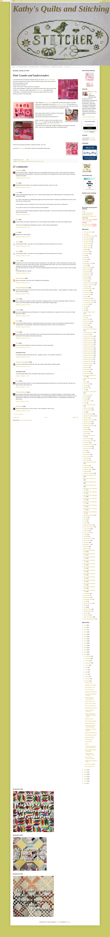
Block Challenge (88, 267)
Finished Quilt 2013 (88, 338)
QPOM (85, 452)
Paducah (86, 433)
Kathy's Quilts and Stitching (61, 8)
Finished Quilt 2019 (88, 352)
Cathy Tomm (19, 406)
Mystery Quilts (87, 423)
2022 (85, 634)
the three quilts (40, 90)
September (88, 663)
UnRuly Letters (87, 609)
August (87, 665)
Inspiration (86, 387)
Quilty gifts (86, 471)
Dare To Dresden (89, 689)
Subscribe (89, 128)
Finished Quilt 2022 (88, 357)
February (87, 678)
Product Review (88, 446)
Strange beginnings (90, 723)
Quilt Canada (87, 456)
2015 (85, 649)
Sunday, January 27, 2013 (22, 376)
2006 (85, 783)
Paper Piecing (87, 438)
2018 (85, 643)
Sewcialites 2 (87, 544)
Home (13, 66)
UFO (85, 607)
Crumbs (19, 161)
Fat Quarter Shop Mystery (90, 329)
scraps (41, 161)
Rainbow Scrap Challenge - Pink (89, 754)
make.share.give (20, 278)
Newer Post (16, 417)
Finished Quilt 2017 (88, 348)
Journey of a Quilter (87, 221)
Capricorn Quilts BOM (89, 282)
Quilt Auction (87, 454)
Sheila (17, 298)
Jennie (17, 241)
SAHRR (86, 523)
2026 (85, 625)
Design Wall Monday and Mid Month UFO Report (90, 715)
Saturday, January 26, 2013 (23, 178)
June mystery (87, 395)
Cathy (17, 192)
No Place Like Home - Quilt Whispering (90, 726)
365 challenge (87, 239)
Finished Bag (87, 334)
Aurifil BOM (86, 251)
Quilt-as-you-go (87, 467)
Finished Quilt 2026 (88, 363)
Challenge (86, 286)
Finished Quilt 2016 (88, 346)
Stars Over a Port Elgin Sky (89, 216)
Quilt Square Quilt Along (90, 462)
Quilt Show (86, 460)
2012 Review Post (89, 766)
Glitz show (86, 367)
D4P (85, 308)
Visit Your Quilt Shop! (90, 705)
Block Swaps (87, 269)
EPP (85, 317)
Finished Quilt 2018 (88, 350)
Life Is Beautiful (87, 410)
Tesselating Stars (88, 599)
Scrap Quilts (87, 528)
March (87, 676)
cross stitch (86, 304)
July (86, 667)
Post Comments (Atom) (26, 420)
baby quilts (86, 253)
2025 (85, 627)
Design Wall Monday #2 (91, 732)
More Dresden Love (90, 687)
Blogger (68, 922)
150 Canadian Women (89, 236)
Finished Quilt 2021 (88, 355)
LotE (85, 412)
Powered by (87, 131)
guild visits (86, 371)
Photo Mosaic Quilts (89, 440)
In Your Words (88, 741)
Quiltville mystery (88, 469)
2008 (85, 778)
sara (17, 232)
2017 (85, 645)
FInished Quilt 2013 (88, 340)
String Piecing (87, 597)
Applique (86, 249)
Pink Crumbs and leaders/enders (89, 698)
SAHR (85, 521)
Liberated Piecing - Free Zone (89, 711)
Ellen (17, 219)
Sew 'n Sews (87, 540)
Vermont (86, 613)
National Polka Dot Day (91, 708)
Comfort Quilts (87, 298)
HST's (85, 382)
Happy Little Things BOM (90, 378)
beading (86, 259)
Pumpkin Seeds (88, 448)
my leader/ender (48, 102)
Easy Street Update (90, 764)
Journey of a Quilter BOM (90, 391)
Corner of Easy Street (90, 703)
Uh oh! (86, 744)
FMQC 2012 (87, 365)
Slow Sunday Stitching (22, 66)
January (87, 681)
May (86, 672)
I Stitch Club (87, 384)
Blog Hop (86, 277)
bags (85, 255)
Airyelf (58, 922)
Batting (85, 257)
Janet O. (18, 260)
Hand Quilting (87, 373)
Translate (93, 139)
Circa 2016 (86, 290)
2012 (85, 770)
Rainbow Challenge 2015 (90, 482)
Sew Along (86, 542)
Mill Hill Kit (86, 418)
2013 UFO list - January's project (89, 757)
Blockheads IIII (87, 275)
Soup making (87, 593)
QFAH (85, 450)
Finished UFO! (88, 683)
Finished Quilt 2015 (88, 344)
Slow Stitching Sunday (90, 735)
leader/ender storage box (52, 123)
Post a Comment (19, 414)
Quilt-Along (86, 465)
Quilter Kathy (93, 91)
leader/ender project (61, 104)
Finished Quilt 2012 (88, 336)
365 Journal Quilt (86, 224)
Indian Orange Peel (87, 214)
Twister (85, 605)
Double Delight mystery (89, 312)
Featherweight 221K (89, 332)
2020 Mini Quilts (88, 238)
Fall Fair (86, 325)
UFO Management (45, 66)
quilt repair (86, 458)
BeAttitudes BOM (88, 263)
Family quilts (87, 327)
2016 (85, 647)
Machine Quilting (88, 414)
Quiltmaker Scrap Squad (56, 66)
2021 (85, 636)
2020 (85, 638)
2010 (85, 774)
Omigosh (86, 429)
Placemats (86, 442)
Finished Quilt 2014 (88, 342)
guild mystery (87, 369)
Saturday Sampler (88, 525)
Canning (86, 280)
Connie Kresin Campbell (22, 362)
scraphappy (19, 170)
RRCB (85, 519)
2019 (85, 641)
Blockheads (86, 271)
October (87, 660)
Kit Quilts (86, 397)
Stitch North (87, 595)
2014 (85, 652)
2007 (85, 781)
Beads (85, 261)
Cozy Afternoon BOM (89, 302)
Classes (86, 296)
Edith (17, 343)
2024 (85, 629)
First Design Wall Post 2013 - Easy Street (90, 747)
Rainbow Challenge (49, 79)
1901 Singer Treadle (34, 66)
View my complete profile (88, 117)
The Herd (66, 66)
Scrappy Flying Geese (87, 213)
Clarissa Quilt (87, 294)
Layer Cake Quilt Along (89, 404)
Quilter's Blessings (86, 219)
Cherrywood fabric (88, 288)
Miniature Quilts (87, 421)
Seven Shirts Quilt (88, 538)
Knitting (85, 399)
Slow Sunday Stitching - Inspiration (91, 750)
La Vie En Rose (87, 400)
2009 (85, 776)
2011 (85, 772)
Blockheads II (87, 273)
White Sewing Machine (89, 619)
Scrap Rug (86, 530)
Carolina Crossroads (89, 284)
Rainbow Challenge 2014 (90, 478)
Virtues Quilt (87, 615)
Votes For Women (88, 617)
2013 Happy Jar (89, 739)
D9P (85, 310)
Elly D (17, 381)
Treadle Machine (88, 603)
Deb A (17, 321)
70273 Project (87, 243)
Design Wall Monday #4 (91, 691)
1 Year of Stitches (88, 232)
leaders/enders (24, 161)
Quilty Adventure (89, 718)
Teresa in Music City (21, 392)
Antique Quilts (87, 247)
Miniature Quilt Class (89, 419)
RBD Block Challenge (89, 515)
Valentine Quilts (87, 611)
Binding (85, 265)
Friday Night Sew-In (90, 701)
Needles (86, 427)
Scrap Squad (87, 532)
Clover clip (40, 122)
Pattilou (18, 310)
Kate (17, 183)
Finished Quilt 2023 (88, 359)
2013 (85, 654)
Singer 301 (86, 548)
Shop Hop (86, 546)
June (86, 669)
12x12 (85, 234)
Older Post (75, 417)
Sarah (17, 332)
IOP (84, 389)
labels (85, 402)
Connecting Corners (89, 300)
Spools (84, 211)
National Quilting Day (89, 425)
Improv (85, 385)
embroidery (86, 315)
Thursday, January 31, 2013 (23, 410)
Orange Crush (87, 431)
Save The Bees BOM (89, 526)
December (88, 656)
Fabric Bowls (87, 319)
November (88, 658)
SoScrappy (22, 148)
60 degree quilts (88, 241)
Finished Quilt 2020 (88, 353)
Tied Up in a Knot (86, 226)
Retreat (85, 517)
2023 (85, 632)
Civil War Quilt (87, 292)
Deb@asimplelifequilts (22, 287)
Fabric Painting (87, 321)
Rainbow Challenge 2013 (34, 161)
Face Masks (87, 323)
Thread (85, 601)
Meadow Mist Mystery (89, 416)
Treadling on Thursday (90, 685)
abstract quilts (87, 245)
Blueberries (86, 278)
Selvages (86, 536)
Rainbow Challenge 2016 (90, 485)
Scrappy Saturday (89, 737)
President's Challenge (89, 444)
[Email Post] (27, 159)
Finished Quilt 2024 (88, 361)
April (86, 674)
